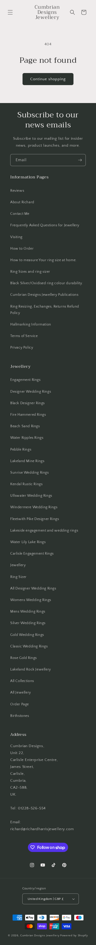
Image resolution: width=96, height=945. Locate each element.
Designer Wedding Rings (30, 392)
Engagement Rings (25, 380)
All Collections (22, 681)
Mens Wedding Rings (27, 611)
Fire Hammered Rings (28, 415)
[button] (10, 12)
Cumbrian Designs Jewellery (39, 935)
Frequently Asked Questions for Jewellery (44, 225)
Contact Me (19, 214)
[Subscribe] (80, 160)
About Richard (22, 202)
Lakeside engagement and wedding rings (44, 531)
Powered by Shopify (74, 935)
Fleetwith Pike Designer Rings (34, 519)
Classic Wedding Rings (29, 646)
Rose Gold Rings (23, 658)
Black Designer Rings (27, 403)
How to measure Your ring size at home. (43, 260)
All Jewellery (20, 692)
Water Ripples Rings (26, 438)
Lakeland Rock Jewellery (30, 669)
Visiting (16, 237)
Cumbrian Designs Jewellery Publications (44, 295)
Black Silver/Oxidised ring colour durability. (46, 283)
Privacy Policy (21, 348)
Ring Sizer (18, 577)
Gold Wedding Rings (27, 635)
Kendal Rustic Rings (26, 484)
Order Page (19, 704)
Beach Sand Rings (25, 426)
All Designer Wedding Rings (33, 588)
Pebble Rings (20, 450)
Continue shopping (48, 79)
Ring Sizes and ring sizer (30, 272)
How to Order (22, 249)
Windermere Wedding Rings (33, 507)
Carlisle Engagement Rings (32, 554)
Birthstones (19, 716)
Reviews (17, 191)
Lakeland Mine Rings (27, 461)
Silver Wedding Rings (28, 623)
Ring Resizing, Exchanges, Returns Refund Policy (44, 309)
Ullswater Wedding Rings (31, 496)
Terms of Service (24, 336)
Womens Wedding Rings (30, 600)
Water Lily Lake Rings (28, 542)
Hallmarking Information (30, 324)
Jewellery (18, 565)
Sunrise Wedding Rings (29, 473)
